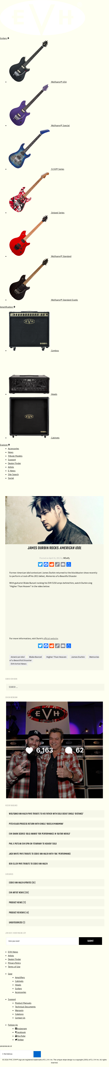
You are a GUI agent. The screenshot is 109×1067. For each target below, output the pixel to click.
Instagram (22, 1028)
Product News (15, 903)
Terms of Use (14, 966)
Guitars (18, 988)
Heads (18, 984)
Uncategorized (15, 923)
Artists (11, 955)
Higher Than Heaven (56, 656)
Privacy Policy (14, 962)
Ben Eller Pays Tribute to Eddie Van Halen (28, 864)
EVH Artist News (18, 663)
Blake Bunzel (35, 656)
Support (12, 999)
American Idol (18, 656)
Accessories (20, 992)
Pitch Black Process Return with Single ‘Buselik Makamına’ (36, 824)
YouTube (21, 1035)
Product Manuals (23, 1003)
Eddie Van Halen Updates (20, 883)
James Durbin (78, 656)
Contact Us (20, 1017)
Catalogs (19, 1014)
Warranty (19, 1010)
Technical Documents (25, 1006)
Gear (10, 973)
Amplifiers (20, 977)
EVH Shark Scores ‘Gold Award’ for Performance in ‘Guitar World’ (39, 834)
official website (50, 638)
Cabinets (19, 981)
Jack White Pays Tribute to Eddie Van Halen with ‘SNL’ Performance (40, 854)
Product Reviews (17, 913)
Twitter (20, 1039)
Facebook (21, 1032)
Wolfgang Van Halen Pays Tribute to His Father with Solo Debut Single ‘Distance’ (46, 814)
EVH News (13, 951)
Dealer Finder (14, 959)
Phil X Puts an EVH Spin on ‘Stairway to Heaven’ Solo (33, 844)
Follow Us (13, 1024)
